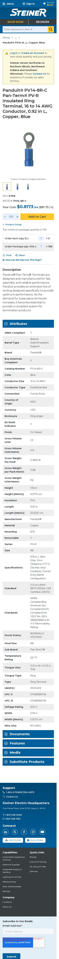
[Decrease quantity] (5, 217)
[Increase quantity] (17, 217)
